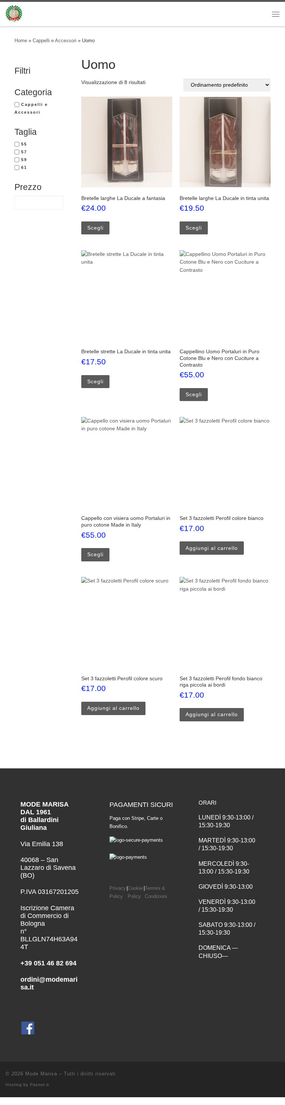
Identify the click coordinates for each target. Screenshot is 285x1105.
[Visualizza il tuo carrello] (253, 14)
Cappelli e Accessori (54, 40)
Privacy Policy (117, 892)
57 (24, 152)
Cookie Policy (135, 892)
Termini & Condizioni (156, 892)
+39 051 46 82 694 (48, 963)
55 (24, 144)
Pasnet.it (39, 1084)
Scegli (95, 228)
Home (20, 40)
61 (24, 167)
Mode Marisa (41, 1073)
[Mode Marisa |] (14, 13)
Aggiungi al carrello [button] (212, 548)
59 (24, 159)
